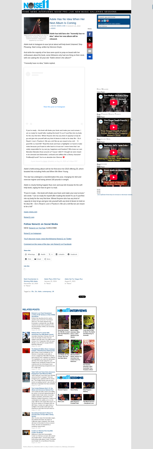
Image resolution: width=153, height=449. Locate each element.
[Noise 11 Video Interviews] (72, 310)
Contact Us (57, 447)
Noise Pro (61, 12)
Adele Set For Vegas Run (74, 279)
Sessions (110, 12)
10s (36, 291)
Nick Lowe (61, 401)
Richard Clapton (63, 389)
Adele (45, 161)
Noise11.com (29, 217)
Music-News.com (58, 26)
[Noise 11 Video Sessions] (72, 377)
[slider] (115, 194)
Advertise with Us (39, 447)
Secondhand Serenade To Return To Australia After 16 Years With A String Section (42, 414)
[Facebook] (90, 34)
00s (32, 291)
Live (71, 12)
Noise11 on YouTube (37, 228)
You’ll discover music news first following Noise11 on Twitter (47, 239)
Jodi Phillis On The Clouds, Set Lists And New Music (63, 356)
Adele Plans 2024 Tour (52, 279)
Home (25, 12)
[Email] (90, 51)
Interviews (46, 12)
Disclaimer (71, 447)
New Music (82, 12)
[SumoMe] (90, 56)
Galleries (96, 12)
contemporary (46, 291)
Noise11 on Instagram (32, 233)
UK (53, 291)
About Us (30, 447)
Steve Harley (74, 389)
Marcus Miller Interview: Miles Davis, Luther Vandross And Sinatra (75, 334)
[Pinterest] (90, 45)
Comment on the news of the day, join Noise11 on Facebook (47, 244)
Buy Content (49, 447)
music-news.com (30, 212)
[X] (90, 40)
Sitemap (64, 447)
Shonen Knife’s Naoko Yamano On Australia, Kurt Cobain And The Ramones (76, 358)
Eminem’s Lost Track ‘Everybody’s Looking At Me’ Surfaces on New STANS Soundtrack (43, 314)
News (33, 12)
